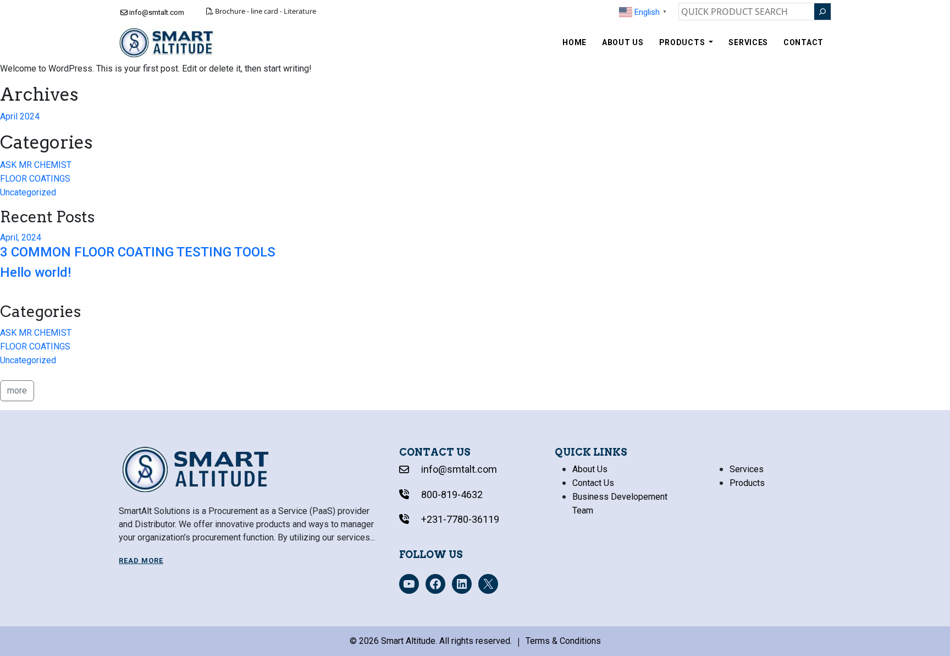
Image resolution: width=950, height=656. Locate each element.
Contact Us (593, 483)
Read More (141, 560)
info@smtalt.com (156, 12)
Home (574, 42)
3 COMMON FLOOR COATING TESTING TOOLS (137, 252)
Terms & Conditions (563, 641)
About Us (623, 42)
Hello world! (35, 272)
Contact (803, 42)
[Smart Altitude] (167, 42)
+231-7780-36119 (459, 519)
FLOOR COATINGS (35, 178)
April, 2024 (20, 237)
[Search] (822, 11)
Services (748, 42)
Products (683, 42)
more (17, 390)
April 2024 (20, 116)
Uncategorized (28, 192)
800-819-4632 (451, 494)
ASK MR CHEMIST (35, 165)
